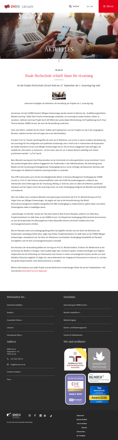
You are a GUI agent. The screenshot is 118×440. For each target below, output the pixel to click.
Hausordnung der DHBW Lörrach (75, 305)
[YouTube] (45, 416)
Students (10, 312)
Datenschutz (81, 432)
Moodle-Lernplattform (72, 312)
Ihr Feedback (81, 436)
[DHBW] (15, 417)
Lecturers (10, 328)
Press (9, 379)
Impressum (80, 415)
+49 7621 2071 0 (16, 359)
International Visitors (14, 335)
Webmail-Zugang (69, 320)
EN (92, 7)
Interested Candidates (14, 305)
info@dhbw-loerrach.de (17, 364)
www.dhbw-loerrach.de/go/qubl (34, 271)
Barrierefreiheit (82, 420)
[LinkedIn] (41, 416)
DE (88, 7)
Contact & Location (13, 372)
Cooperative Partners (14, 320)
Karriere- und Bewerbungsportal (75, 328)
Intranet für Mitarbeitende (73, 335)
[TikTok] (51, 416)
